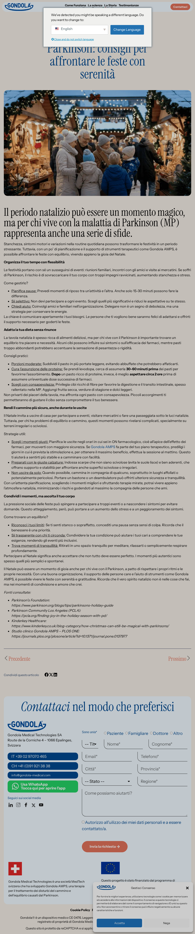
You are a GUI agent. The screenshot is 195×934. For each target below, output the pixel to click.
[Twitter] (34, 805)
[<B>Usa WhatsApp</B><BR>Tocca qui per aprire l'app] (15, 786)
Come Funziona (75, 5)
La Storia (110, 5)
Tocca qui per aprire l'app (43, 786)
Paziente (115, 733)
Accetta (119, 923)
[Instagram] (19, 805)
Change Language (127, 30)
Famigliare (138, 733)
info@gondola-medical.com (30, 775)
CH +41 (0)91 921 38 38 (30, 766)
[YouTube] (42, 805)
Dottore (160, 733)
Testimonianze (129, 5)
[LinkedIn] (11, 805)
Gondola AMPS (103, 447)
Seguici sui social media (24, 798)
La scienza (95, 5)
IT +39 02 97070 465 (28, 756)
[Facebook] (27, 805)
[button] (187, 888)
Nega (166, 923)
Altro (178, 733)
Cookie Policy (80, 910)
